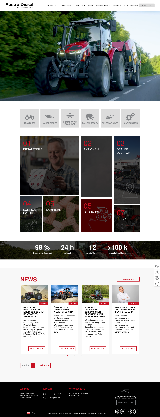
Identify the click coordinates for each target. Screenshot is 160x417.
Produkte (51, 5)
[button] (31, 413)
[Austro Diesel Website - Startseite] (19, 5)
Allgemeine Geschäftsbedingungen (59, 413)
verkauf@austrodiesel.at (58, 394)
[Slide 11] (90, 355)
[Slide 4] (74, 355)
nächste (44, 365)
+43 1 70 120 (148, 5)
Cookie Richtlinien (80, 413)
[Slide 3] (72, 355)
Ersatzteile (66, 5)
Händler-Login (131, 5)
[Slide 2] (69, 355)
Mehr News (128, 279)
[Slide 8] (83, 355)
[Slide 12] (92, 355)
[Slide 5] (76, 355)
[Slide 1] (67, 355)
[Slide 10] (88, 355)
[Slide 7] (81, 355)
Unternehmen (102, 5)
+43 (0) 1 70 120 (54, 398)
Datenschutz (102, 413)
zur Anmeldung (126, 402)
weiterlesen (36, 348)
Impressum (92, 413)
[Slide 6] (79, 355)
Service (80, 5)
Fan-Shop (117, 5)
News (90, 5)
